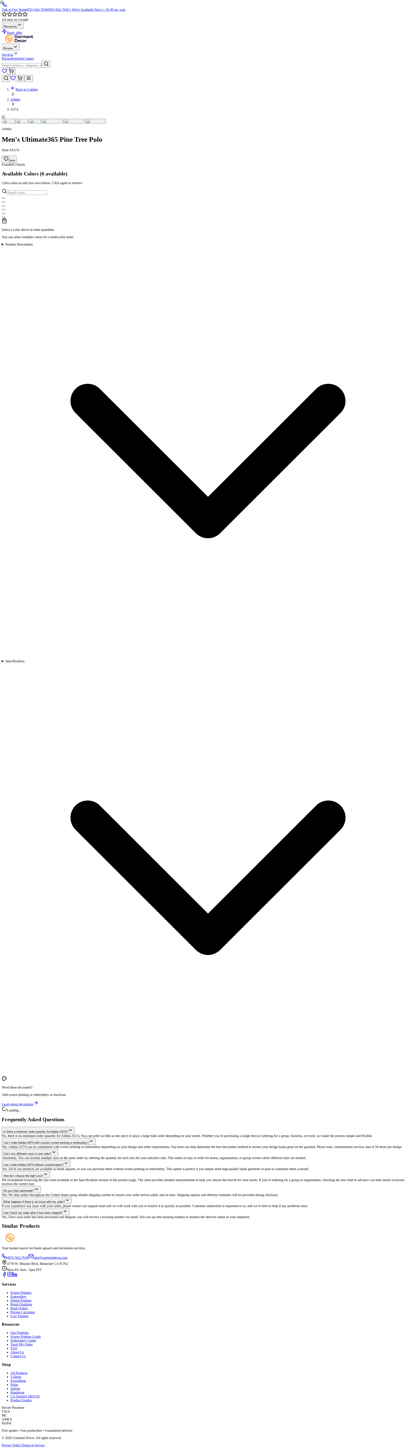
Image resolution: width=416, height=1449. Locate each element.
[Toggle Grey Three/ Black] (3, 217)
